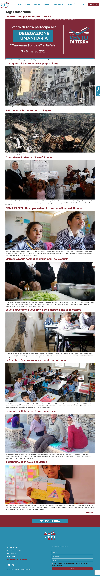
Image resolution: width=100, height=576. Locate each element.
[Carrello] (83, 5)
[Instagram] (13, 565)
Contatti (69, 4)
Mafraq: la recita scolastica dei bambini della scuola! (37, 258)
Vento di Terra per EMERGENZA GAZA (28, 16)
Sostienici (46, 4)
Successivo (90, 512)
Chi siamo (28, 4)
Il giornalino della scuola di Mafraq (26, 461)
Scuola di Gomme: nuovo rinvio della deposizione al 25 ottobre (43, 309)
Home (20, 4)
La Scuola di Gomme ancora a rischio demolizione (35, 360)
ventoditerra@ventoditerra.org (17, 559)
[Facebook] (9, 565)
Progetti (37, 4)
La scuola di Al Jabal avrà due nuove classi (31, 411)
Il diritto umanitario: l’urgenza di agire (28, 110)
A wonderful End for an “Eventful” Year (28, 157)
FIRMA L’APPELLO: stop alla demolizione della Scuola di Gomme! (44, 208)
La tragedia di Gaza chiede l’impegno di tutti (32, 63)
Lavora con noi (59, 4)
